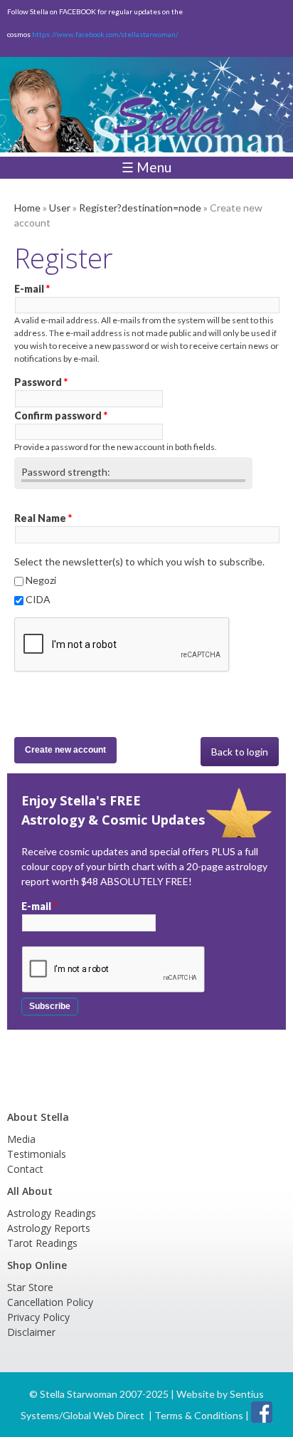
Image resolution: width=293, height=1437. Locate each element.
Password (41, 382)
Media (21, 1139)
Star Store (30, 1287)
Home (27, 208)
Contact (25, 1169)
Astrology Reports (48, 1228)
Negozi (41, 580)
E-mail (32, 289)
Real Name (43, 518)
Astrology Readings (51, 1213)
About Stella (38, 1117)
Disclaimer (31, 1332)
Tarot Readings (42, 1243)
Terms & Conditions (198, 1415)
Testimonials (36, 1154)
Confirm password (60, 415)
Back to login (239, 752)
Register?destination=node (140, 208)
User (59, 208)
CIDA (38, 599)
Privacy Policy (38, 1317)
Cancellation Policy (50, 1302)
